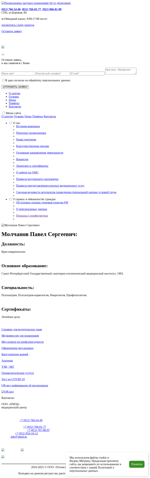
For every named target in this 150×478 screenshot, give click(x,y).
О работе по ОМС (27, 172)
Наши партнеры (26, 139)
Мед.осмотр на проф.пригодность (22, 341)
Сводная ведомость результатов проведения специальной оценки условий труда (66, 192)
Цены (12, 99)
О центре (14, 93)
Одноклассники (34, 450)
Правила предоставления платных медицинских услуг (50, 185)
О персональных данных (31, 209)
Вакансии (22, 159)
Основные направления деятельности (39, 152)
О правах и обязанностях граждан (34, 199)
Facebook (10, 457)
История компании (28, 126)
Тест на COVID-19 (13, 379)
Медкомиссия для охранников (20, 335)
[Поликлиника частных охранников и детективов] (36, 3)
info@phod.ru (19, 436)
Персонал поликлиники (31, 132)
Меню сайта (13, 113)
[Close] (2, 54)
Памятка (14, 103)
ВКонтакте (12, 450)
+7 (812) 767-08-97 (38, 430)
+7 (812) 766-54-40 (31, 420)
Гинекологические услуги (17, 373)
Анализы (7, 360)
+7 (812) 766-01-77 (34, 426)
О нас (16, 123)
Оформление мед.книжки (17, 348)
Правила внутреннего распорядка (37, 179)
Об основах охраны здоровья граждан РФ (42, 202)
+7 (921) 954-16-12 (26, 433)
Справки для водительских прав (21, 329)
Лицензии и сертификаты (32, 165)
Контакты (15, 106)
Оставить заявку (11, 31)
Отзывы (14, 96)
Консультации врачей (14, 354)
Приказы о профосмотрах (32, 215)
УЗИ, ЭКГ (7, 366)
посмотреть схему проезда (17, 25)
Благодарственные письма (32, 146)
